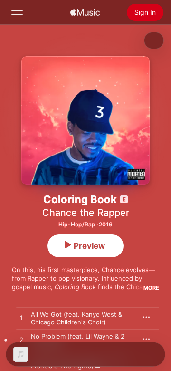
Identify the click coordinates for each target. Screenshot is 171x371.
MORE (151, 287)
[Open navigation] (17, 12)
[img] (85, 12)
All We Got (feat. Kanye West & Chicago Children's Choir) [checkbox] (76, 318)
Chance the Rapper (85, 212)
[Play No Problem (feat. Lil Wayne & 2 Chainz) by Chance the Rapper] (21, 340)
